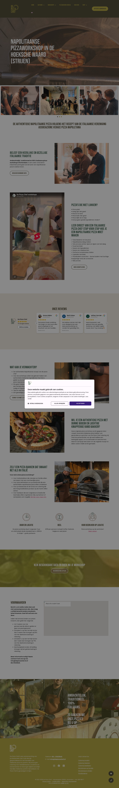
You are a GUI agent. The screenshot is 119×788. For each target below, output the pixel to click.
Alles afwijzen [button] (59, 403)
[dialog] (59, 394)
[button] (35, 403)
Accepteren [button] (80, 403)
